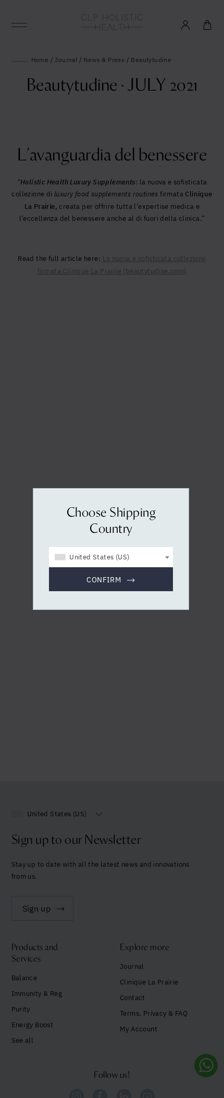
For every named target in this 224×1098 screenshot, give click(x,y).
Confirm (103, 579)
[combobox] (111, 557)
